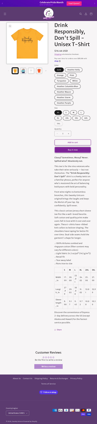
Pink (72, 75)
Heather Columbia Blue (67, 86)
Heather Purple (64, 103)
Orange (60, 75)
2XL (67, 118)
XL (58, 118)
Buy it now (73, 150)
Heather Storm (64, 97)
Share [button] (59, 330)
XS (58, 112)
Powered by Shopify (30, 421)
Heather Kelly (73, 70)
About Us (17, 378)
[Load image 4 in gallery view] (39, 70)
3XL (76, 118)
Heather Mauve (64, 92)
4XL (86, 118)
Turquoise (61, 81)
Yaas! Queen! (61, 3)
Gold (59, 70)
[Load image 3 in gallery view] (31, 70)
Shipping (57, 54)
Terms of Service (48, 384)
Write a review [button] (48, 366)
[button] (5, 13)
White (75, 81)
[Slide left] (8, 70)
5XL (60, 124)
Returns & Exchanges (59, 378)
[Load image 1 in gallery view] (15, 70)
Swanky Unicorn (17, 421)
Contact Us (27, 378)
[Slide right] (45, 70)
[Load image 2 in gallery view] (23, 70)
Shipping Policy (41, 378)
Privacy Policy (76, 378)
